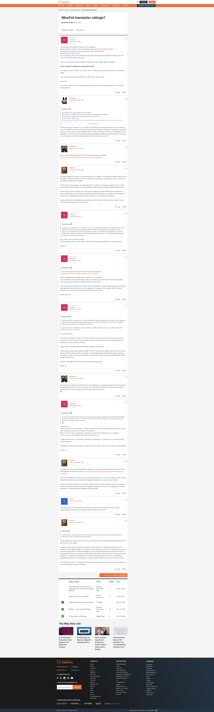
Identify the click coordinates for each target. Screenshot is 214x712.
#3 (126, 147)
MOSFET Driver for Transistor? (79, 596)
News (147, 676)
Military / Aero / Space (122, 688)
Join (152, 2)
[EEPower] (88, 703)
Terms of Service (141, 710)
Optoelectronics (94, 684)
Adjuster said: (65, 316)
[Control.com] (75, 703)
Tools (88, 5)
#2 (126, 98)
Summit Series (150, 682)
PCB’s (91, 688)
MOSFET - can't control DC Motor (80, 609)
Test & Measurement (95, 696)
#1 (126, 38)
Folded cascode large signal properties (81, 602)
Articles (61, 5)
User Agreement (151, 710)
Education (79, 5)
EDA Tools (93, 674)
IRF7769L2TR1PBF (107, 49)
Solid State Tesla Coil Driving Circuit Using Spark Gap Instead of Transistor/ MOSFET (81, 589)
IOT (117, 680)
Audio (117, 666)
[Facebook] (57, 678)
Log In (144, 2)
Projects (148, 680)
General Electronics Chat (99, 589)
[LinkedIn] (64, 678)
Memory (92, 682)
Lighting (118, 684)
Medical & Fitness (120, 686)
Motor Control (119, 690)
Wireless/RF (93, 698)
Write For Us (62, 670)
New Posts (80, 30)
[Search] (137, 2)
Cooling (92, 670)
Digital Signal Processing (122, 676)
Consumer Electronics (122, 672)
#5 (126, 213)
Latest (91, 664)
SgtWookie (72, 146)
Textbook (148, 690)
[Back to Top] (156, 710)
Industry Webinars (151, 672)
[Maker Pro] (98, 703)
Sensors (92, 694)
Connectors (93, 668)
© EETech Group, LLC (62, 710)
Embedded (93, 678)
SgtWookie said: (66, 267)
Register (77, 687)
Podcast (126, 5)
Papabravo (72, 98)
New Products (150, 674)
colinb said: (65, 531)
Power (92, 690)
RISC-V (92, 692)
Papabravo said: (66, 224)
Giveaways (116, 5)
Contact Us (75, 670)
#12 (126, 521)
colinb (71, 499)
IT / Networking (120, 682)
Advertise (75, 667)
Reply (124, 92)
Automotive (119, 668)
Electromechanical (95, 676)
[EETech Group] (62, 703)
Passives (92, 686)
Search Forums (67, 30)
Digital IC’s (93, 672)
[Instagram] (68, 678)
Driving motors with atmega (77, 616)
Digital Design (100, 616)
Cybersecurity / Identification (123, 674)
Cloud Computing (120, 670)
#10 (126, 461)
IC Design (99, 602)
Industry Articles (150, 670)
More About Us (63, 667)
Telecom (118, 694)
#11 (126, 499)
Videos (95, 5)
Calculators (149, 664)
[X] (61, 678)
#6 (126, 257)
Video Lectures (150, 692)
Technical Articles (151, 688)
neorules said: (65, 109)
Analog (92, 666)
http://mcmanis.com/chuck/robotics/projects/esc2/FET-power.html (81, 157)
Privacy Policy (132, 710)
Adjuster (72, 168)
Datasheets (105, 5)
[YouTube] (72, 678)
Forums (70, 5)
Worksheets (149, 694)
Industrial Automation (121, 678)
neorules (66, 22)
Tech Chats (149, 684)
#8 (126, 377)
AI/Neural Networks (121, 664)
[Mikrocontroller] (113, 703)
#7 (126, 305)
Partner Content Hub (146, 5)
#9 (126, 402)
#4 (126, 168)
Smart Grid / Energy (121, 692)
